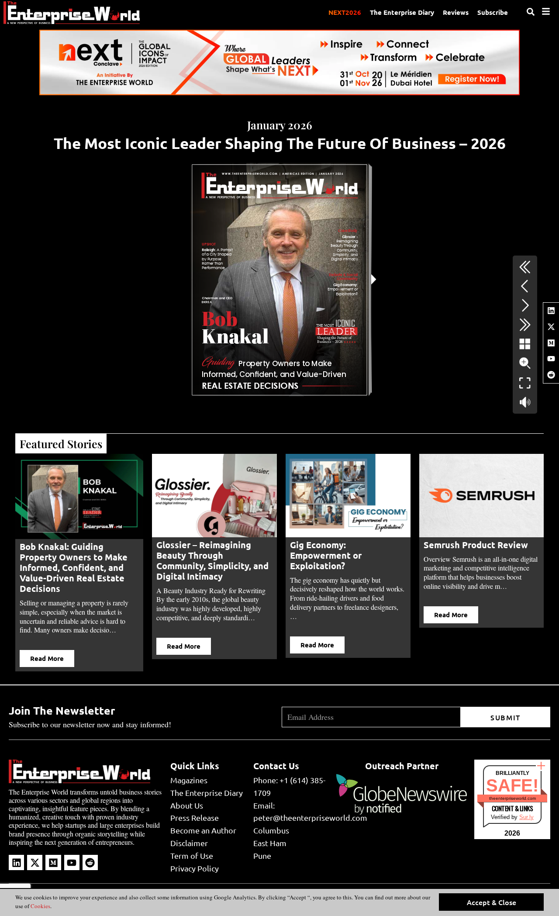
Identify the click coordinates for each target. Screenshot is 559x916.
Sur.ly (526, 817)
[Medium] (551, 343)
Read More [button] (47, 658)
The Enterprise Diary (402, 12)
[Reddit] (551, 375)
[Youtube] (551, 358)
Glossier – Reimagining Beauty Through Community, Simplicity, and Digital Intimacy (212, 560)
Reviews (456, 12)
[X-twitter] (551, 327)
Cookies (39, 906)
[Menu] (546, 11)
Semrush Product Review (477, 544)
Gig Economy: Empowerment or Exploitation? (326, 555)
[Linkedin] (551, 310)
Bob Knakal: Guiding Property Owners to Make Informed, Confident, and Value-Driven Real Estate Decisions (74, 567)
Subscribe (492, 12)
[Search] (531, 12)
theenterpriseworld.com (512, 798)
